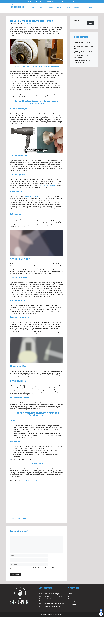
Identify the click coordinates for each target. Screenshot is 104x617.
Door (40, 8)
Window (77, 8)
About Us (38, 1)
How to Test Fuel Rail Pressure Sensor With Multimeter (83, 52)
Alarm (68, 8)
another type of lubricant (32, 196)
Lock (32, 8)
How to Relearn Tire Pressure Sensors (51, 596)
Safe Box (50, 8)
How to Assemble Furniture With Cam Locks (24, 517)
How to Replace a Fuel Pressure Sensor (81, 56)
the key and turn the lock (47, 185)
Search (76, 20)
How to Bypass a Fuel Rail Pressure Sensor (82, 61)
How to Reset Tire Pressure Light (49, 594)
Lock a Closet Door (32, 480)
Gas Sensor (88, 8)
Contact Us (49, 1)
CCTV (59, 8)
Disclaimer (60, 1)
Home (29, 1)
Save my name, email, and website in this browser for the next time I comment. (34, 569)
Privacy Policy (72, 1)
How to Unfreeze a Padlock (19, 518)
